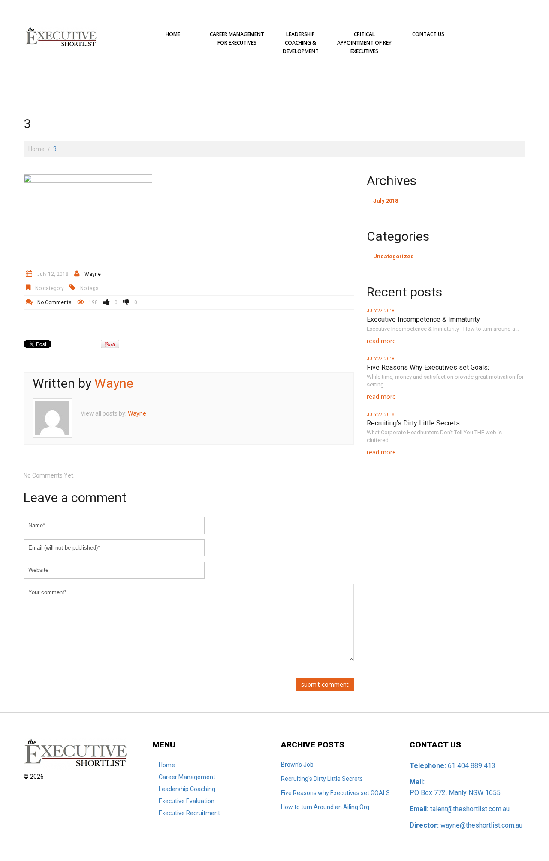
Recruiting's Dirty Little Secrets (322, 778)
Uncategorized (393, 256)
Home (173, 34)
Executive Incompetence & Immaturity (423, 319)
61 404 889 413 (471, 766)
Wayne (92, 274)
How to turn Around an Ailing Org (325, 807)
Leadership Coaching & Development (301, 42)
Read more (381, 341)
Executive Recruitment (189, 813)
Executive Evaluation (186, 801)
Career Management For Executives (237, 38)
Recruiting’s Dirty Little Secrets (413, 423)
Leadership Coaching (187, 789)
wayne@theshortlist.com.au (481, 825)
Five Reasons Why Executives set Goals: (428, 367)
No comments (54, 302)
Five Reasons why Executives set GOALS (335, 792)
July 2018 (385, 200)
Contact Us (428, 34)
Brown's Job (297, 764)
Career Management (187, 777)
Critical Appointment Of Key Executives (364, 42)
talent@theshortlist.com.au (470, 809)
